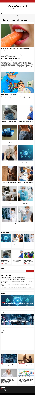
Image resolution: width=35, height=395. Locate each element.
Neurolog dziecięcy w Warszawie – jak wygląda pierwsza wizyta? (29, 254)
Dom (2, 336)
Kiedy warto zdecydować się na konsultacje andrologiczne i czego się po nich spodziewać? (17, 254)
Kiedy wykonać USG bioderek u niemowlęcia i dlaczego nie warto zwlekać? (29, 238)
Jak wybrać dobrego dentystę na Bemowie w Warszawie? (6, 254)
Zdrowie (2, 259)
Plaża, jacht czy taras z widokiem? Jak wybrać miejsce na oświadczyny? (13, 279)
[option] (17, 301)
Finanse (2, 338)
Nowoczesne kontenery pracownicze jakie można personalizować (8, 227)
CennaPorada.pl (17, 6)
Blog (2, 334)
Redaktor (2, 22)
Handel (2, 340)
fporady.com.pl (3, 391)
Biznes (2, 332)
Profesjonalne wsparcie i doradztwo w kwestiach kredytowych (27, 227)
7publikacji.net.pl (3, 389)
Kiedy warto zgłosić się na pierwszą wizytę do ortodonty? (17, 238)
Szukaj (2, 268)
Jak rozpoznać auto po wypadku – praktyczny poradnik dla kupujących (13, 277)
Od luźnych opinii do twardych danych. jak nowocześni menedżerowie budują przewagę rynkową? (15, 285)
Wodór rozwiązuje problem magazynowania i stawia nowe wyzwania (6, 238)
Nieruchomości (3, 342)
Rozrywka (3, 344)
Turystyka (3, 346)
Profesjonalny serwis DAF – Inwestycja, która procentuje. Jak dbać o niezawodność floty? (16, 287)
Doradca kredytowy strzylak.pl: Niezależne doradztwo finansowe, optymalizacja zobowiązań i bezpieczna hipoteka (17, 282)
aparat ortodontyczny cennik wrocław (20, 99)
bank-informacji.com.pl (4, 390)
